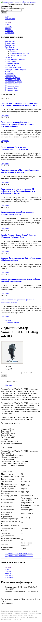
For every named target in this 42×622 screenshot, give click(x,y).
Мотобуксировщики (13, 67)
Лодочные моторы (12, 63)
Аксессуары (10, 41)
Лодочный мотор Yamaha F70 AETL (19, 556)
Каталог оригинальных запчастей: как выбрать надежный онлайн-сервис (20, 280)
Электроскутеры (11, 90)
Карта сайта (9, 33)
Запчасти (8, 57)
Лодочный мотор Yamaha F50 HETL (19, 554)
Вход (7, 17)
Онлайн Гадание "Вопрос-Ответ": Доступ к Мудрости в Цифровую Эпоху (18, 236)
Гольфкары (9, 47)
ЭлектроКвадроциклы (13, 82)
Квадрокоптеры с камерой (15, 59)
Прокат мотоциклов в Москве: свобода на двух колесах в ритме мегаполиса (20, 171)
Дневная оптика (11, 49)
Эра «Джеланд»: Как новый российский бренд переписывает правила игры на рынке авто (19, 104)
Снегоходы (9, 74)
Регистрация (10, 19)
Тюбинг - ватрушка (12, 78)
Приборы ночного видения (15, 69)
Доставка (8, 27)
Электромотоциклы (12, 84)
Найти (4, 13)
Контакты (9, 31)
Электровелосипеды (13, 80)
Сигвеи (8, 72)
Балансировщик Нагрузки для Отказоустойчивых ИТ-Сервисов (14, 148)
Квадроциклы (10, 61)
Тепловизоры (10, 76)
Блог (7, 25)
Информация (10, 385)
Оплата (8, 29)
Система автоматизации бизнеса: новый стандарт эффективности (17, 213)
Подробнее (5, 116)
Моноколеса (10, 65)
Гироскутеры (10, 45)
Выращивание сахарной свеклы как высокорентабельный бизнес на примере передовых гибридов (17, 124)
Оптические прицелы (18, 55)
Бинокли (13, 51)
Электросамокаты (12, 86)
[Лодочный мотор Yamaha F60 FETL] (12, 363)
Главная (8, 22)
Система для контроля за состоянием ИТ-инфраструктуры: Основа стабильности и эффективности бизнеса (18, 191)
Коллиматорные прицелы (19, 53)
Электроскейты (11, 88)
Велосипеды (10, 43)
